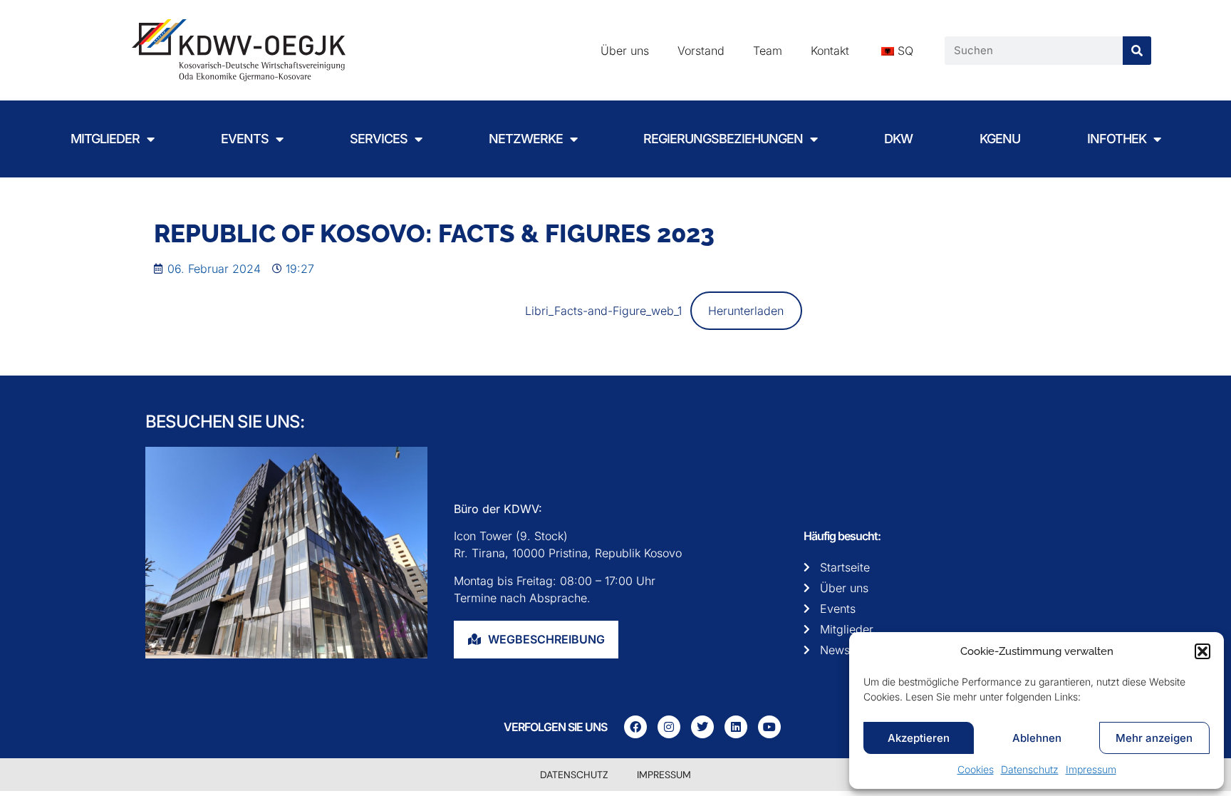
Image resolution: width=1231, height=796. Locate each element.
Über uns (625, 50)
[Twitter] (702, 726)
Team (767, 50)
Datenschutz (1030, 769)
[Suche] (1137, 50)
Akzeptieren (919, 738)
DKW (898, 138)
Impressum (1091, 769)
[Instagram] (669, 726)
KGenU (1000, 138)
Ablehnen (1036, 738)
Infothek (1116, 138)
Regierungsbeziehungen (723, 138)
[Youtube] (769, 726)
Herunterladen (746, 311)
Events (245, 138)
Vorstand (700, 50)
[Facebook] (635, 726)
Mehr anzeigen (1154, 738)
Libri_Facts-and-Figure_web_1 (603, 311)
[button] (1202, 651)
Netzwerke (526, 138)
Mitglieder (105, 138)
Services (378, 138)
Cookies (975, 769)
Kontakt (830, 50)
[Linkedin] (735, 726)
